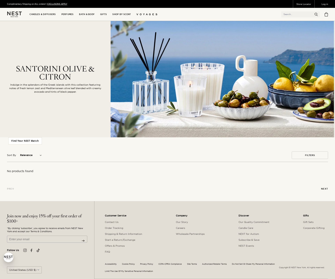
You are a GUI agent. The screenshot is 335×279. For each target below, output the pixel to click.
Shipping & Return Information (123, 233)
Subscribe (83, 241)
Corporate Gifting (314, 228)
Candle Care (246, 228)
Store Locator (303, 4)
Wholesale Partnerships (190, 233)
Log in (325, 4)
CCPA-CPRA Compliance (170, 264)
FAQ (107, 251)
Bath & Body (87, 14)
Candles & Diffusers (42, 14)
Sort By (11, 155)
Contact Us (111, 222)
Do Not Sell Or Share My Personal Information (253, 264)
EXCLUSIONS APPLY (57, 4)
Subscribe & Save (249, 239)
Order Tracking (114, 228)
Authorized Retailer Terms (214, 264)
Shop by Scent (121, 14)
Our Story (182, 222)
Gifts (103, 14)
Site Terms (192, 264)
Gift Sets (308, 222)
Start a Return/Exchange (120, 239)
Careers (180, 228)
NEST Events (246, 245)
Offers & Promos (115, 245)
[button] (316, 14)
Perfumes (67, 14)
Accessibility (111, 264)
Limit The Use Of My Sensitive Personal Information (129, 271)
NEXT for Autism (249, 233)
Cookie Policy (128, 264)
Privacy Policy (146, 264)
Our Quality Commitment (254, 222)
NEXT (324, 188)
